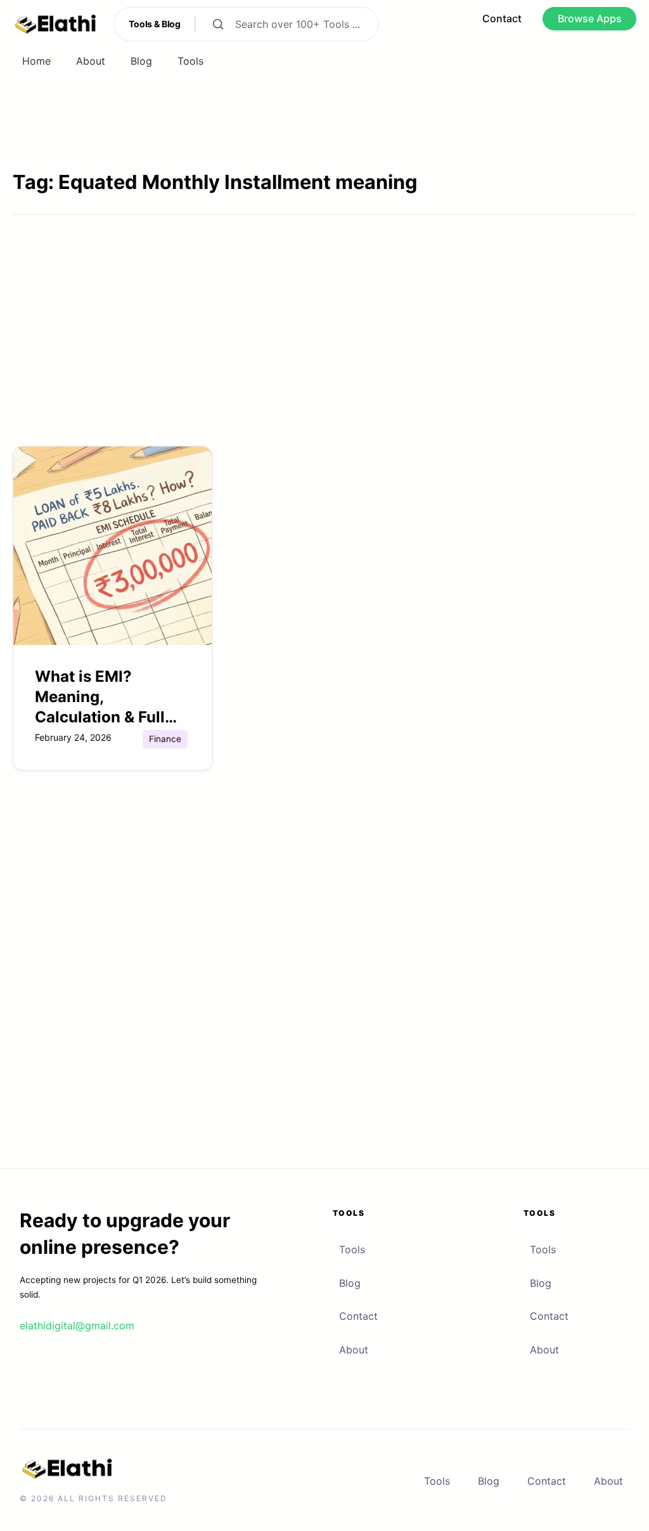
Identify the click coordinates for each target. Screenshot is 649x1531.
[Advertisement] (324, 347)
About (90, 61)
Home (36, 61)
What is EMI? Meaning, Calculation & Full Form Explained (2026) (100, 717)
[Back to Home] (55, 24)
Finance (165, 739)
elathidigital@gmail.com (77, 1325)
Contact (358, 1316)
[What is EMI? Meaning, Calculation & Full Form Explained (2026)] (112, 544)
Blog (141, 61)
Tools (190, 61)
